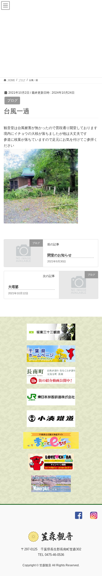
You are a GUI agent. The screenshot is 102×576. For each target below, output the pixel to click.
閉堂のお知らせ (59, 255)
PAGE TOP (94, 554)
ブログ (12, 100)
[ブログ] (23, 251)
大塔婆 (13, 287)
